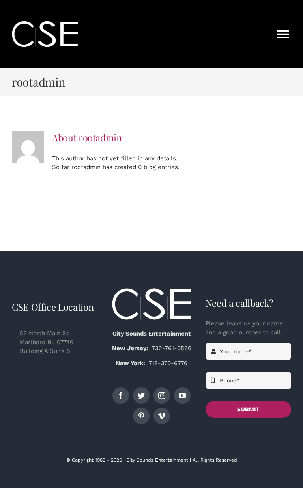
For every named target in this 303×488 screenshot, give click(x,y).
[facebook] (120, 395)
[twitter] (141, 395)
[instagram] (161, 395)
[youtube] (182, 395)
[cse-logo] (151, 289)
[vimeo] (161, 416)
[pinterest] (141, 416)
